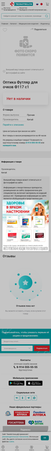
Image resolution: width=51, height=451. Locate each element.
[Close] (46, 203)
